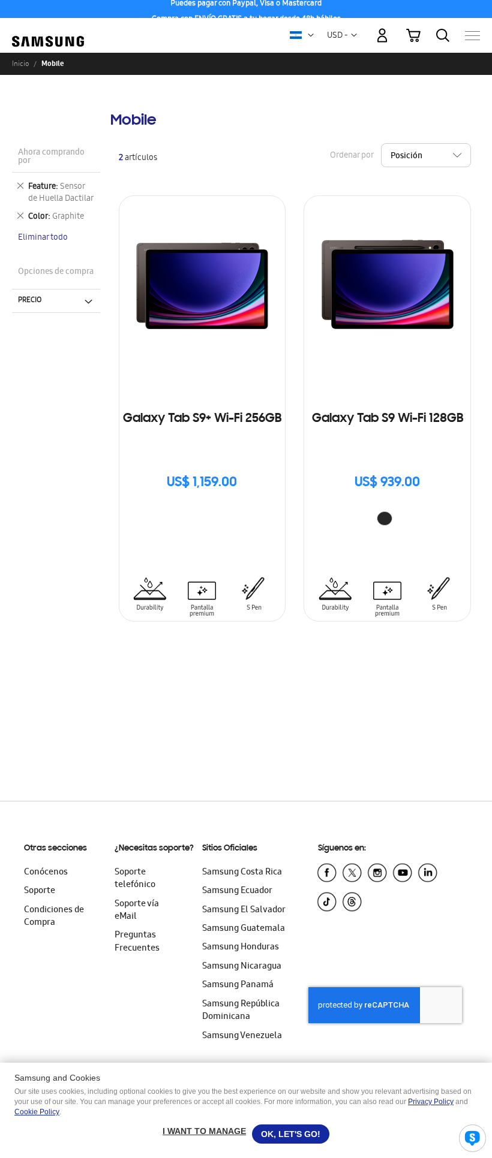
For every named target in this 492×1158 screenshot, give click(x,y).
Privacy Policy (431, 1101)
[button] (311, 35)
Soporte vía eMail (137, 910)
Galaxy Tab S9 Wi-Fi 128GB (387, 419)
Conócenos (46, 873)
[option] (384, 518)
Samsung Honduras (240, 947)
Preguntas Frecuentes (137, 941)
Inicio (20, 63)
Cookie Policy (36, 1112)
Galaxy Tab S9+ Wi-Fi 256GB (202, 419)
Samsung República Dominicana (241, 1010)
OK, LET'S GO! (290, 1134)
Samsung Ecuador (237, 891)
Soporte (39, 891)
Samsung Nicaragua (241, 967)
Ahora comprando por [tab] (51, 157)
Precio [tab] (29, 300)
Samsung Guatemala (243, 929)
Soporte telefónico (135, 879)
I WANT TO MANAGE (204, 1131)
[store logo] (48, 30)
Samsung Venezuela (242, 1036)
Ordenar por (351, 156)
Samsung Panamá (238, 985)
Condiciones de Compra (54, 916)
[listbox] (387, 520)
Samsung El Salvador (244, 910)
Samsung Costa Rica (242, 873)
